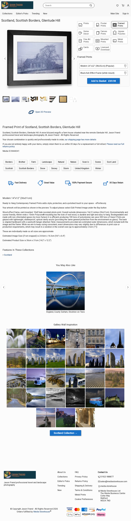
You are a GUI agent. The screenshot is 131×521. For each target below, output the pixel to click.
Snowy (54, 168)
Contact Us (103, 472)
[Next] (74, 58)
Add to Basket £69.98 (103, 80)
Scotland (8, 255)
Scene (98, 162)
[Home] (17, 8)
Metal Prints (80, 494)
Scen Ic (85, 162)
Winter (98, 168)
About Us (61, 472)
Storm (66, 168)
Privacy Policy (81, 476)
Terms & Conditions (83, 490)
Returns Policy (81, 481)
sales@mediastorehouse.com (113, 481)
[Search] (90, 5)
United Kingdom (82, 168)
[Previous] (4, 58)
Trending (36, 13)
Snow (42, 168)
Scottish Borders (26, 168)
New (45, 13)
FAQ (77, 472)
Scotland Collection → (65, 433)
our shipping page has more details (80, 139)
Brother (22, 162)
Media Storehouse (41, 511)
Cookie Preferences (84, 499)
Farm (33, 162)
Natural (61, 162)
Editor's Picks (22, 13)
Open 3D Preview (43, 112)
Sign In (126, 13)
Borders (9, 162)
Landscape (47, 162)
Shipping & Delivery (83, 485)
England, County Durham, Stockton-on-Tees (65, 312)
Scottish (9, 168)
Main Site (115, 13)
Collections (7, 13)
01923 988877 (107, 476)
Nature (73, 162)
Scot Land (111, 162)
